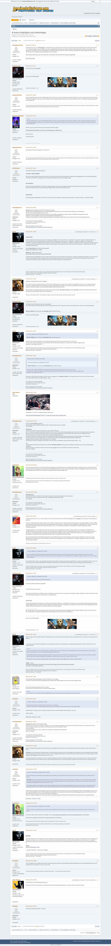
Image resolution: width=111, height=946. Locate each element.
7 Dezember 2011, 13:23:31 (31, 676)
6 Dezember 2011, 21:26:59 (31, 634)
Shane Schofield (18, 116)
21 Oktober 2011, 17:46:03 (31, 231)
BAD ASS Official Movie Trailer (33, 847)
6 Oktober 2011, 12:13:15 (30, 65)
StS (15, 231)
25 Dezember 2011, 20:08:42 (31, 860)
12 (35, 40)
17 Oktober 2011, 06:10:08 (31, 207)
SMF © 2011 (18, 941)
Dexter (16, 906)
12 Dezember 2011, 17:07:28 (31, 803)
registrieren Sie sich (54, 1)
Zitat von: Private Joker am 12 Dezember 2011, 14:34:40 (38, 772)
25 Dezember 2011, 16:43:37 (31, 830)
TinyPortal (75, 941)
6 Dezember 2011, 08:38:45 (31, 548)
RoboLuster (17, 66)
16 (42, 40)
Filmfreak (17, 168)
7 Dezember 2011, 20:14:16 (31, 698)
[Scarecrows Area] (13, 136)
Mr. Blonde (17, 880)
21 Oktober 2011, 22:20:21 (31, 331)
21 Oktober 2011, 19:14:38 (31, 278)
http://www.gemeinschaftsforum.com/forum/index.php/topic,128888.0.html (44, 130)
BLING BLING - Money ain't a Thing (33, 717)
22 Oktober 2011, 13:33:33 (31, 355)
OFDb (15, 29)
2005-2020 (59, 944)
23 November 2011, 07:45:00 (31, 492)
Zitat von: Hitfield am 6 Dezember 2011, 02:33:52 (37, 551)
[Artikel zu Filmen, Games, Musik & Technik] (13, 900)
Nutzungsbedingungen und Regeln (88, 941)
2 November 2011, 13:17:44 (31, 392)
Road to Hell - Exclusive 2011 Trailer (34, 249)
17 (44, 40)
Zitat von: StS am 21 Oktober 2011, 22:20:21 (36, 358)
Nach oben (14, 926)
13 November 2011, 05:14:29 (31, 421)
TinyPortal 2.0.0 (53, 944)
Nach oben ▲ (98, 941)
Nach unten (14, 40)
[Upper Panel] (98, 23)
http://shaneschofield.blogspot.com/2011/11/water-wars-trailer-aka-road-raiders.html (46, 415)
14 (39, 40)
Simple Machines (24, 941)
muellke (16, 676)
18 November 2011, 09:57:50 (31, 465)
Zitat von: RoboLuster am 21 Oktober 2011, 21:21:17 (38, 334)
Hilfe (79, 941)
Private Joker (18, 279)
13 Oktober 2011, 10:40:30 (31, 147)
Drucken (97, 40)
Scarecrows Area (29, 134)
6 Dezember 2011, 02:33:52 (31, 516)
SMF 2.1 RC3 (12, 941)
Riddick (16, 861)
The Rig (68, 610)
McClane (16, 465)
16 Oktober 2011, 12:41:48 (31, 168)
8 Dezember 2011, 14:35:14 (31, 721)
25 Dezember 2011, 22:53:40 (31, 879)
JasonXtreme (18, 95)
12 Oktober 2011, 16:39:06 (31, 95)
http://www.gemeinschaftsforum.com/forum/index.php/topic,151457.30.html (71, 814)
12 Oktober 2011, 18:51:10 (31, 115)
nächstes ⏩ (96, 36)
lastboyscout (18, 207)
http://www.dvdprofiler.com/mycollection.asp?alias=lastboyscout (39, 227)
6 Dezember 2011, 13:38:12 (31, 573)
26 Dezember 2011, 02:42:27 (31, 906)
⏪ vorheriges (88, 36)
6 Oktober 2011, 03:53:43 (30, 45)
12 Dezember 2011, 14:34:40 (31, 745)
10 (32, 40)
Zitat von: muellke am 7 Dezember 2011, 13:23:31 (37, 701)
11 (34, 40)
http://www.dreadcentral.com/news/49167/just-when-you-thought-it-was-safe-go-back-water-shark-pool (50, 664)
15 (41, 40)
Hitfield (16, 516)
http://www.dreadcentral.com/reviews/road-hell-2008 (38, 254)
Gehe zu (82, 932)
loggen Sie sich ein (43, 1)
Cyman (16, 699)
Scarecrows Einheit (30, 136)
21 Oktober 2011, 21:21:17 (31, 301)
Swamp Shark (29, 600)
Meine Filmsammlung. (30, 58)
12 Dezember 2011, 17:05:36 (31, 769)
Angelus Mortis (18, 45)
